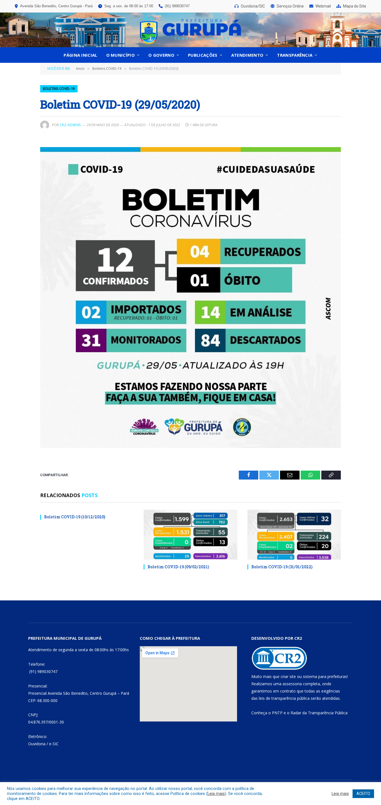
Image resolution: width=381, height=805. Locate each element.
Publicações (202, 55)
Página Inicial (80, 55)
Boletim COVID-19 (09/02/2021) (178, 566)
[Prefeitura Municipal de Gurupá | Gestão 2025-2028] (190, 30)
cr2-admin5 (70, 125)
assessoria (292, 683)
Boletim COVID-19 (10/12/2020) (74, 516)
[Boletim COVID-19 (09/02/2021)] (190, 534)
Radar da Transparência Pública (319, 712)
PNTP (277, 712)
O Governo (161, 55)
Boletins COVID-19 (59, 88)
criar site (288, 676)
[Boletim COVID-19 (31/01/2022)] (294, 534)
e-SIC (54, 743)
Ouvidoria (36, 743)
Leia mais (216, 793)
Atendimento (247, 55)
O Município (120, 55)
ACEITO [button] (363, 793)
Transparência (294, 55)
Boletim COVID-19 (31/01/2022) (281, 566)
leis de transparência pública (284, 698)
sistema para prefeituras (325, 676)
